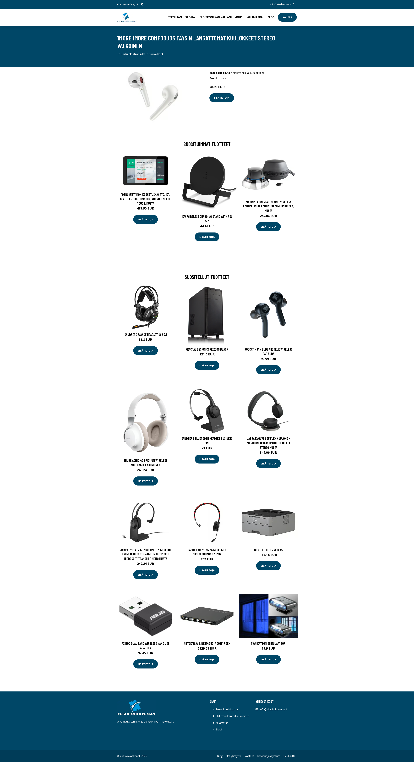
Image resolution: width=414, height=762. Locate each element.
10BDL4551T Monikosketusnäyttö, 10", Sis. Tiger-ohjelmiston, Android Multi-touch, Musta (145, 198)
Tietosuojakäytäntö (268, 756)
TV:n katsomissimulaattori (268, 643)
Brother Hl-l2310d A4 (268, 550)
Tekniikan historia (181, 17)
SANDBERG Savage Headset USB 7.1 (146, 334)
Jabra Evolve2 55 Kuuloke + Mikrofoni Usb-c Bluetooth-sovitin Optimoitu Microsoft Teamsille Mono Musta (145, 554)
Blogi (271, 17)
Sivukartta (289, 756)
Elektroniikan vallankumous (221, 17)
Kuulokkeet (156, 54)
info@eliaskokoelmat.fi (282, 4)
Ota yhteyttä (233, 756)
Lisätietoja (221, 97)
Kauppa (287, 17)
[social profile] (142, 4)
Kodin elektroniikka (133, 54)
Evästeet (249, 756)
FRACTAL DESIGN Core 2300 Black (207, 349)
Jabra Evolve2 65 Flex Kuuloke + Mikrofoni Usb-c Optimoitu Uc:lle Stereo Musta (268, 442)
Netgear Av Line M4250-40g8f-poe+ (207, 643)
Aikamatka (255, 17)
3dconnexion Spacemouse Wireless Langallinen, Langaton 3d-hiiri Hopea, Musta (268, 206)
